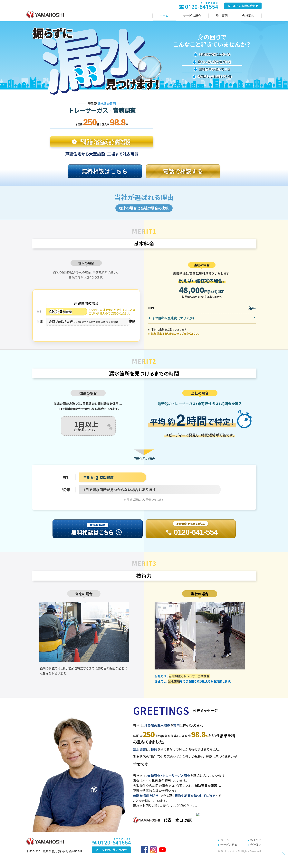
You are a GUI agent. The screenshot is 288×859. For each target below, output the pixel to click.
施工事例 (222, 15)
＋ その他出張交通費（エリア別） (172, 318)
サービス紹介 (192, 15)
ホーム (164, 15)
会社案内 (248, 15)
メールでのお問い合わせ (243, 6)
